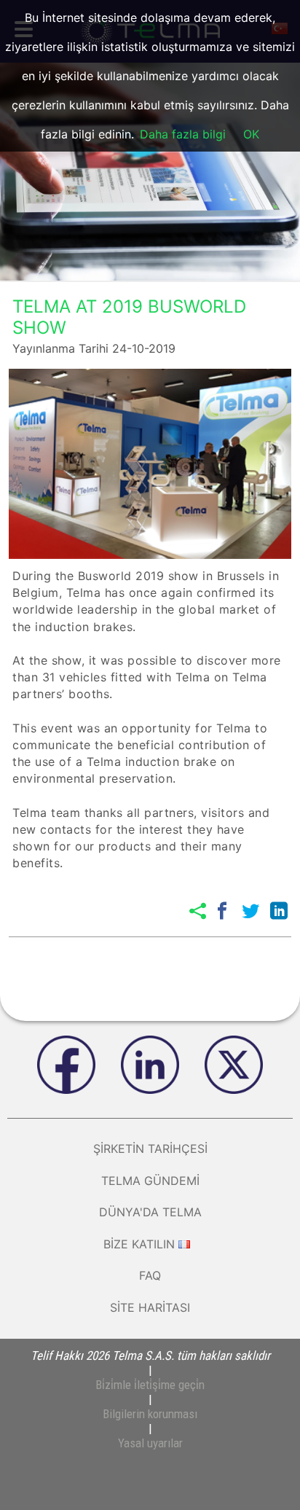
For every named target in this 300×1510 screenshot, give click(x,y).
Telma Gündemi (150, 1180)
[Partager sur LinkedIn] (279, 911)
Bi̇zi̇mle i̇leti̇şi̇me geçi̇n (150, 1384)
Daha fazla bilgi (183, 134)
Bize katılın (139, 1244)
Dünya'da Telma (150, 1212)
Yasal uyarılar (150, 1443)
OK (251, 134)
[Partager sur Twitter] (250, 911)
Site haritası (150, 1307)
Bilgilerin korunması (150, 1414)
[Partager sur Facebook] (222, 911)
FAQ (150, 1275)
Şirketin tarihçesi (150, 1148)
